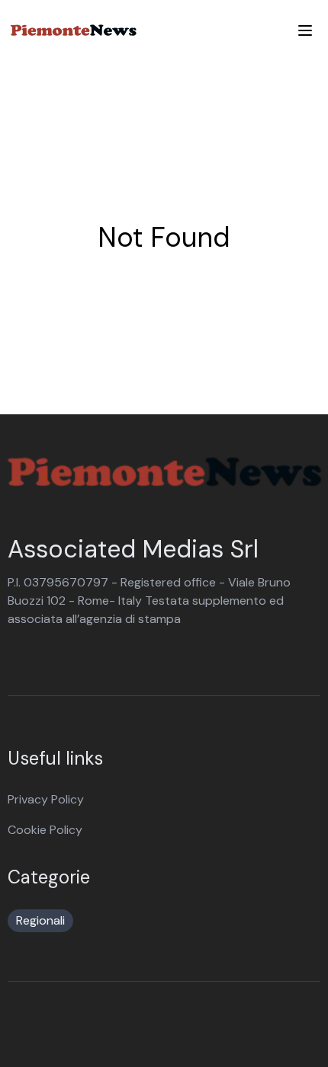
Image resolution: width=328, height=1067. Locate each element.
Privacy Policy (46, 799)
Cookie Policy (45, 830)
